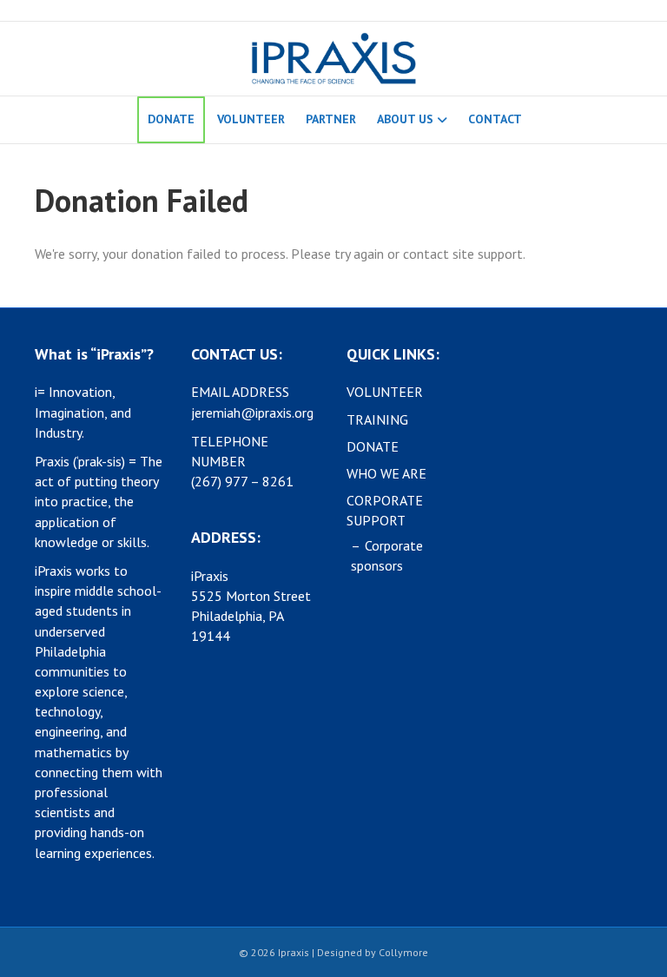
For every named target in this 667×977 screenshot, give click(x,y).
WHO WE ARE (386, 473)
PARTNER (331, 119)
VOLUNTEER (251, 119)
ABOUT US (405, 119)
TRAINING (377, 419)
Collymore (403, 952)
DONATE (171, 119)
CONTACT (495, 119)
